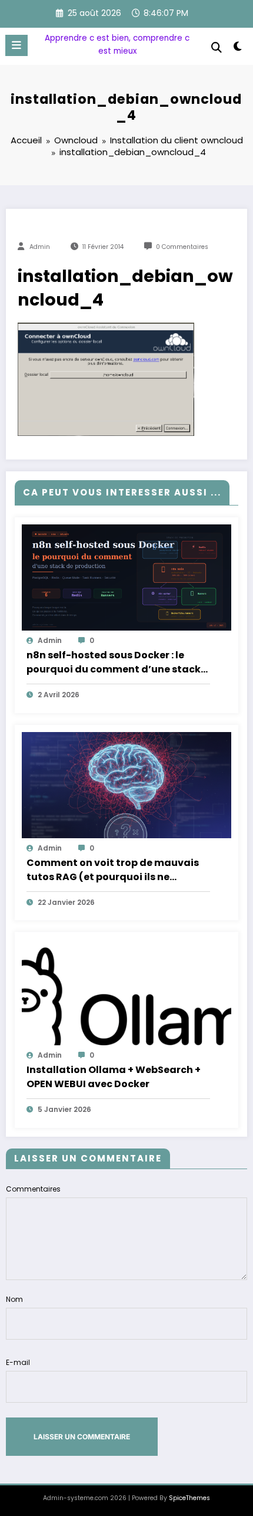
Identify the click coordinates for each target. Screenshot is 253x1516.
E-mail (18, 1362)
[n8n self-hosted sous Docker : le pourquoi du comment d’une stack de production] (126, 577)
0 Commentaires (182, 246)
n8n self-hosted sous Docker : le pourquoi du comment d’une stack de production (113, 662)
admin (39, 246)
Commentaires (33, 1189)
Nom (14, 1299)
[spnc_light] (238, 48)
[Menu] (16, 45)
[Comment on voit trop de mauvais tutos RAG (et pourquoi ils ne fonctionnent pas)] (126, 784)
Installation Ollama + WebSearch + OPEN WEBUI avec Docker (113, 1077)
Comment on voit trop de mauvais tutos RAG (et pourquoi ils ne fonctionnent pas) (112, 870)
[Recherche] (216, 47)
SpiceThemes (189, 1498)
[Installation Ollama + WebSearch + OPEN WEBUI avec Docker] (126, 991)
